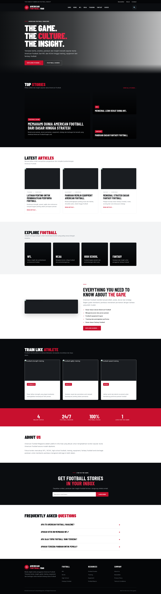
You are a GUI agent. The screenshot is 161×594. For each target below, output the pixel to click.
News (75, 7)
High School (65, 578)
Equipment (91, 578)
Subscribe (102, 494)
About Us (117, 571)
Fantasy (99, 7)
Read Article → (32, 210)
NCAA (85, 7)
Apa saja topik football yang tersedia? (80, 539)
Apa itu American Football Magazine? (80, 524)
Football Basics (92, 581)
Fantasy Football (66, 581)
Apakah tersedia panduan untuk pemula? (80, 546)
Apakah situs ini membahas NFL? (80, 532)
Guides (106, 7)
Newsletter (121, 2)
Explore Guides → (92, 328)
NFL (80, 7)
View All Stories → (129, 88)
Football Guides (53, 63)
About (128, 2)
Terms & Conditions (120, 581)
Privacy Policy (118, 578)
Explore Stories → (34, 63)
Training (92, 7)
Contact (134, 2)
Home (69, 7)
